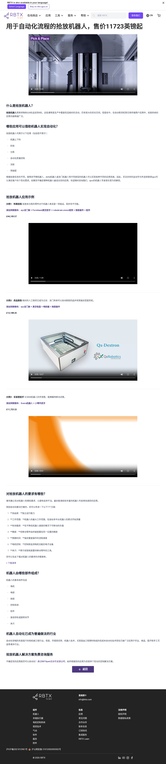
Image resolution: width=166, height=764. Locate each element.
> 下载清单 (11, 563)
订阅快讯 (83, 730)
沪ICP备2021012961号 (16, 749)
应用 (48, 15)
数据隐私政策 (124, 718)
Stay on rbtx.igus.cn (39, 6)
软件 (35, 735)
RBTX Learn (84, 739)
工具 (57, 15)
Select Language (16, 6)
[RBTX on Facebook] (132, 758)
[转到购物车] (159, 15)
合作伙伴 (83, 722)
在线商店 (32, 15)
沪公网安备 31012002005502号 (46, 749)
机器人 (36, 714)
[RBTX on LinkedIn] (119, 758)
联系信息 (83, 726)
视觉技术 (37, 726)
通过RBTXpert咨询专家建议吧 (51, 661)
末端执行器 (38, 718)
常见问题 (83, 718)
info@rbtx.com (85, 699)
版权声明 (122, 714)
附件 (35, 743)
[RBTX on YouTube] (123, 758)
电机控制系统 (39, 722)
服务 (70, 15)
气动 (35, 730)
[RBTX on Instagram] (127, 758)
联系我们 (136, 15)
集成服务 (83, 735)
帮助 (83, 15)
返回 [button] (85, 669)
